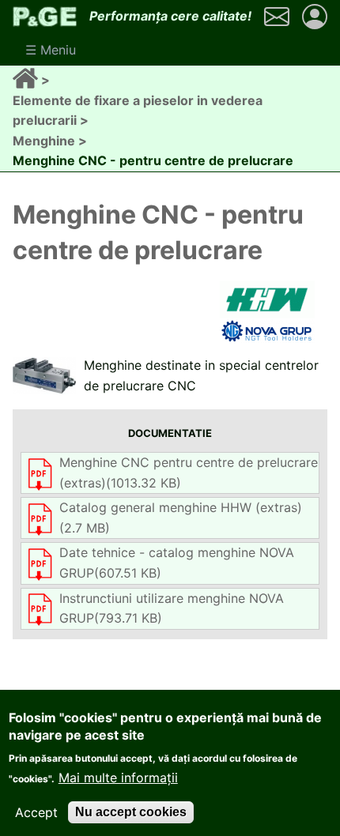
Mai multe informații (118, 777)
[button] (44, 375)
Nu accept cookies (131, 812)
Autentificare (314, 16)
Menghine (44, 141)
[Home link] (27, 80)
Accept (36, 812)
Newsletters (276, 16)
